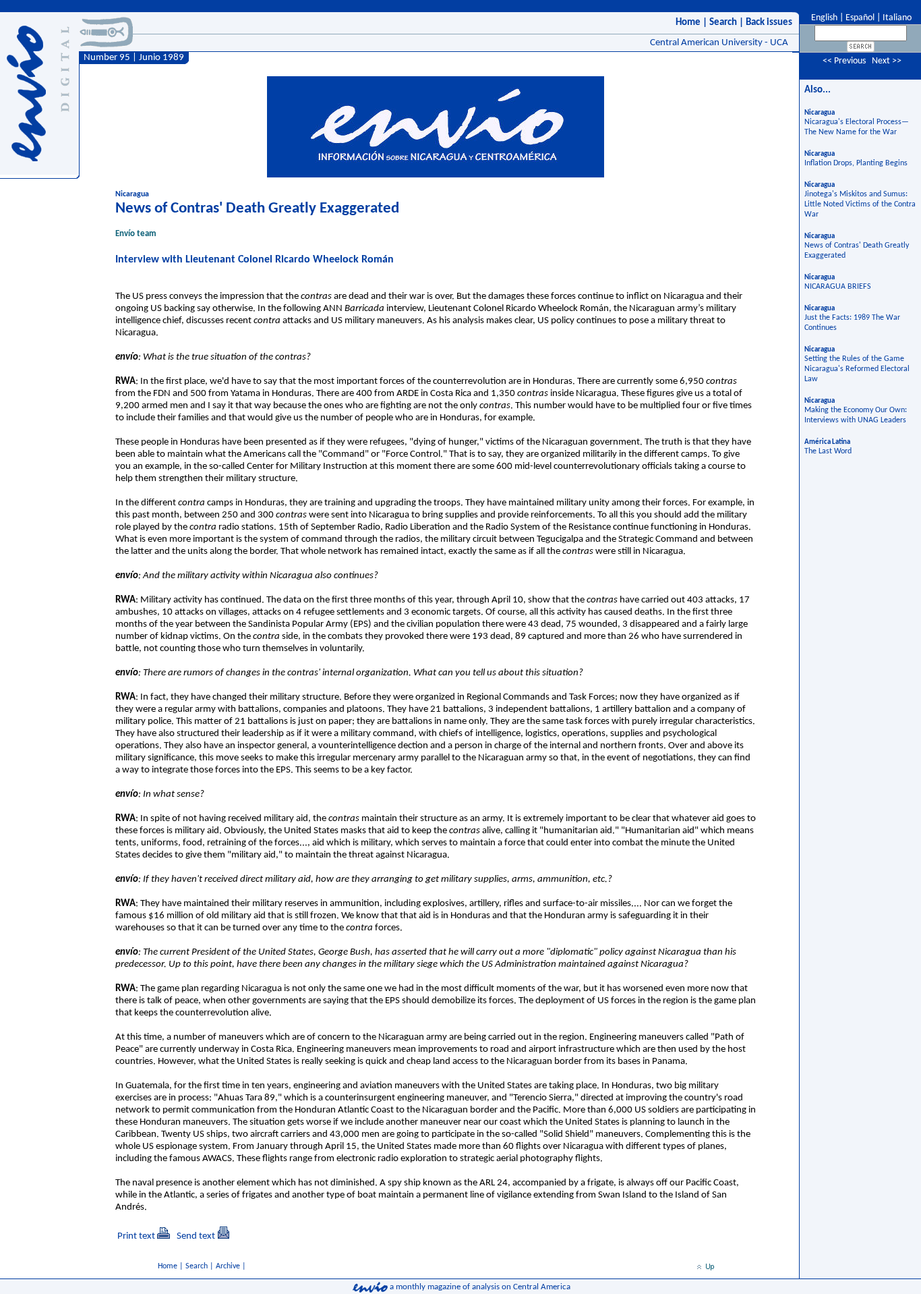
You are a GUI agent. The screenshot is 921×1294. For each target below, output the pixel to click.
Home (688, 23)
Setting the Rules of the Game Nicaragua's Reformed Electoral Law (857, 369)
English (823, 18)
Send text (196, 1236)
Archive (228, 1266)
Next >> (886, 61)
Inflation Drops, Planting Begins (856, 163)
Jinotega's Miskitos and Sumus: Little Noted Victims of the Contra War (860, 204)
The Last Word (828, 451)
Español (859, 18)
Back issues (769, 23)
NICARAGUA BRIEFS (837, 287)
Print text (136, 1236)
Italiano (897, 18)
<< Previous (844, 61)
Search (723, 23)
